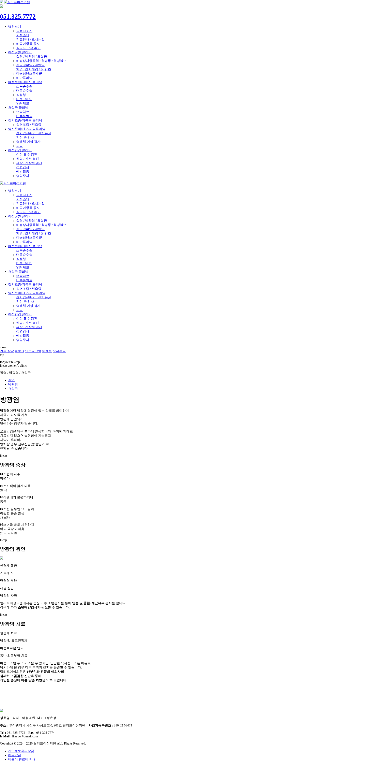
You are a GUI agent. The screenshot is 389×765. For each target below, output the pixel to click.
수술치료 (22, 112)
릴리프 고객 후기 (28, 48)
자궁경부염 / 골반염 (30, 65)
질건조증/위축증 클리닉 (25, 120)
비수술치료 (24, 116)
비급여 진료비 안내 (22, 759)
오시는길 (59, 351)
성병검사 (22, 167)
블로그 (19, 351)
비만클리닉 (24, 78)
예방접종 (22, 171)
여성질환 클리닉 (20, 52)
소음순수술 (24, 86)
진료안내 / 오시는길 (30, 39)
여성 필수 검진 (26, 154)
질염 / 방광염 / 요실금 (31, 56)
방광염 (13, 384)
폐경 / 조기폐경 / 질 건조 (33, 69)
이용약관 (14, 755)
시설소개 (22, 35)
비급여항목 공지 (28, 43)
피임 (19, 146)
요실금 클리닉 (18, 107)
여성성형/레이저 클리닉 (25, 82)
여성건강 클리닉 (20, 150)
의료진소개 (24, 31)
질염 (11, 380)
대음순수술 (24, 90)
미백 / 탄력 (24, 99)
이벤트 (47, 351)
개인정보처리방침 (21, 751)
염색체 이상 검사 (28, 141)
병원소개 (14, 26)
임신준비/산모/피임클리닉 (26, 129)
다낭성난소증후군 (29, 73)
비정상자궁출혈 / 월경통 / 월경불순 (41, 60)
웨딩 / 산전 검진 (27, 158)
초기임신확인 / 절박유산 (33, 133)
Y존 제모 (22, 103)
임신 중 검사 (25, 137)
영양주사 (22, 175)
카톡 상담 (7, 351)
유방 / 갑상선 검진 (29, 163)
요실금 (13, 388)
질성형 (21, 95)
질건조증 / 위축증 (28, 124)
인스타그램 (33, 351)
